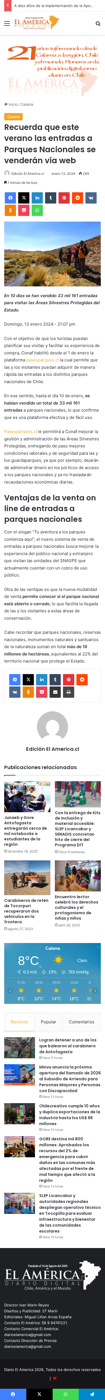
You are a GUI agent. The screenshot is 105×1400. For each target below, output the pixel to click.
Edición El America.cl (27, 173)
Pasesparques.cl (20, 431)
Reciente (19, 1021)
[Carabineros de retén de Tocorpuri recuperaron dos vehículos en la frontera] (27, 877)
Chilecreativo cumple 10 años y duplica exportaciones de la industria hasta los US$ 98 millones (69, 1115)
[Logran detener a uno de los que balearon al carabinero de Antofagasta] (19, 1047)
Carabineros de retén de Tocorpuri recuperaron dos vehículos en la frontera (26, 911)
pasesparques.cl (42, 360)
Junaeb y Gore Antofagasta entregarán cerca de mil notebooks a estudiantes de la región (25, 831)
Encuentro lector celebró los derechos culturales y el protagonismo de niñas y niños (76, 907)
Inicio (13, 104)
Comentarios (81, 1021)
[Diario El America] (36, 23)
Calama (27, 104)
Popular (48, 1021)
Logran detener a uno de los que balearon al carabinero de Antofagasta (68, 1046)
